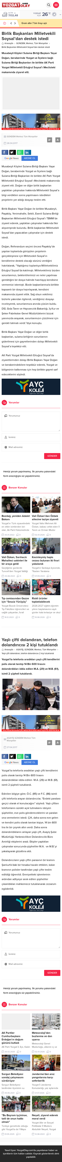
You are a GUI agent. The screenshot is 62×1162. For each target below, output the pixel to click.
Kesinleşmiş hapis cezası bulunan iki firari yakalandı (45, 561)
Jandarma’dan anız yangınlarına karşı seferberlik (43, 1077)
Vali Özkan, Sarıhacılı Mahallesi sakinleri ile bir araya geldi (14, 561)
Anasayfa (8, 43)
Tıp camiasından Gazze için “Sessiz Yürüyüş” (15, 600)
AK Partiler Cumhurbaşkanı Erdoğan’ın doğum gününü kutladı (12, 1038)
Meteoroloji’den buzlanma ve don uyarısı (42, 1036)
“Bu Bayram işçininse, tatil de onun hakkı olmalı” (14, 1119)
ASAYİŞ (19, 649)
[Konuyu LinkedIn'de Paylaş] (27, 152)
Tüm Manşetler (41, 43)
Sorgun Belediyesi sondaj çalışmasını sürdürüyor (12, 1077)
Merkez (29, 43)
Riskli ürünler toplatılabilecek (41, 600)
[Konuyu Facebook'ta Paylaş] (5, 152)
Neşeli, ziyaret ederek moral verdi (45, 1117)
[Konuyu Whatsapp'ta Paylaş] (20, 152)
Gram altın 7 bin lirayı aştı (34, 23)
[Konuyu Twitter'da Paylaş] (12, 152)
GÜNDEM (20, 43)
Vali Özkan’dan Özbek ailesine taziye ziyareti (45, 517)
